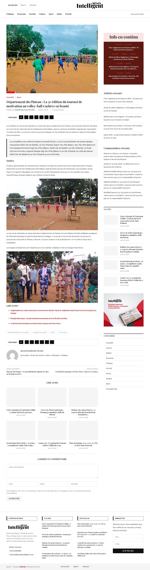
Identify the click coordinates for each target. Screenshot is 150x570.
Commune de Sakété (40, 332)
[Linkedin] (139, 566)
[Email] (142, 566)
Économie (21, 14)
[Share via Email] (51, 117)
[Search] (142, 5)
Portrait (68, 14)
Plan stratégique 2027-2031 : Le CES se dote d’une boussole (83, 444)
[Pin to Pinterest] (36, 117)
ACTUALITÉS (12, 5)
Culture (42, 14)
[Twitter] (132, 566)
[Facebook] (128, 566)
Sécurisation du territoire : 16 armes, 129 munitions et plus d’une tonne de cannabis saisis (131, 264)
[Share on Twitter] (31, 117)
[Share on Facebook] (26, 117)
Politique (10, 14)
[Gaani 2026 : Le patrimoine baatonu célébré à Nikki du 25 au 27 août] (52, 430)
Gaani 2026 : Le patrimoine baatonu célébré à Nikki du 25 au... (52, 444)
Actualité (109, 343)
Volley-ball (63, 332)
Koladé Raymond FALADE (25, 110)
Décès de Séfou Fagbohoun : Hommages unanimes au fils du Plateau (52, 412)
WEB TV (76, 567)
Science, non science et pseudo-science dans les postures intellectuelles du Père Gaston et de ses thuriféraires (122, 156)
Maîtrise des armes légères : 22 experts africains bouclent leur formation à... (83, 412)
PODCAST (86, 567)
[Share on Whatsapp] (41, 117)
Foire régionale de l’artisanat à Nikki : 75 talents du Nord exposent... (21, 411)
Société (32, 14)
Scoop (108, 373)
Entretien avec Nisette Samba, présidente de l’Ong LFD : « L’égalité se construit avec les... (92, 534)
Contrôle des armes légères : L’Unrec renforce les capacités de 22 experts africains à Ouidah (90, 545)
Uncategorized (111, 389)
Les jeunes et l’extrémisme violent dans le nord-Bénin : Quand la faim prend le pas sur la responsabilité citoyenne (123, 174)
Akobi (106, 164)
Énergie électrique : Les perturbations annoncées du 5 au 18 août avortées (39, 318)
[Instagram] (135, 566)
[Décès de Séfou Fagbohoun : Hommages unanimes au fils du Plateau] (52, 397)
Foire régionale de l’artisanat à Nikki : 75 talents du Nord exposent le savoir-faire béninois (131, 219)
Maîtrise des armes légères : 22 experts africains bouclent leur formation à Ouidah (131, 249)
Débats (108, 353)
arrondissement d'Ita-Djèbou (18, 332)
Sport (51, 14)
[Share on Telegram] (46, 117)
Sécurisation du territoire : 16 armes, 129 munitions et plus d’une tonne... (20, 444)
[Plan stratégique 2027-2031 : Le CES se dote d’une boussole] (83, 430)
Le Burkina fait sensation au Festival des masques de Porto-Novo (36, 323)
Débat (59, 14)
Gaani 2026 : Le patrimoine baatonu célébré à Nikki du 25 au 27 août (131, 280)
